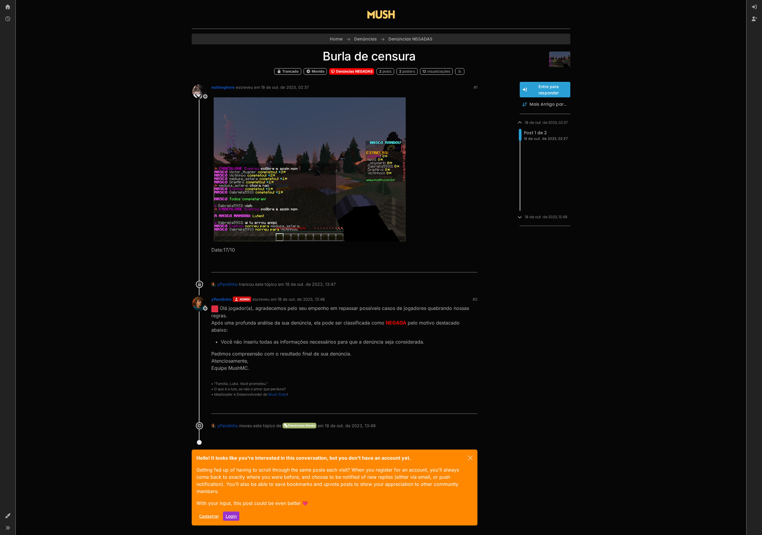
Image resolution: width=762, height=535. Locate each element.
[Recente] (7, 19)
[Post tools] (472, 265)
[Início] (7, 7)
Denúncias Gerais (301, 426)
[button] (7, 516)
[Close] (470, 458)
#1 (475, 87)
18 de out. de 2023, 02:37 (285, 87)
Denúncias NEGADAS (354, 71)
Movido (317, 71)
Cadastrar (209, 516)
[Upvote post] (451, 265)
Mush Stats (277, 394)
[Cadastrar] (754, 19)
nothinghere (223, 87)
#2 (475, 299)
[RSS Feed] (459, 71)
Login (231, 516)
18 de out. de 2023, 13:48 (301, 299)
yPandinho (227, 284)
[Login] (754, 7)
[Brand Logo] (381, 14)
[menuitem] (754, 7)
